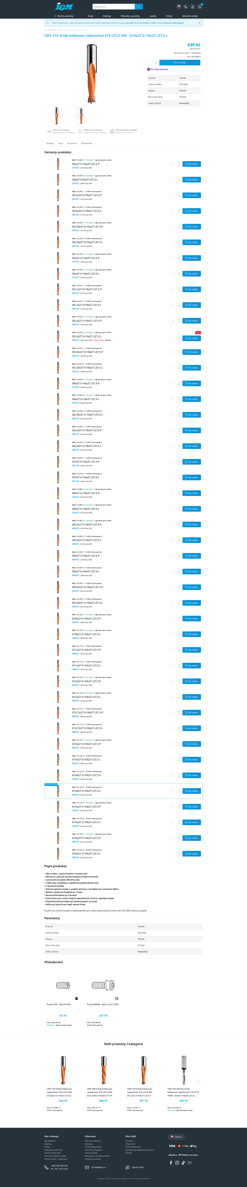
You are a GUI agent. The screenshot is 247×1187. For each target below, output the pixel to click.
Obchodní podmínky (53, 1150)
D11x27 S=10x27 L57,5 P (86, 649)
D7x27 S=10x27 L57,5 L (85, 477)
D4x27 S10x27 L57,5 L (85, 179)
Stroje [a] (90, 16)
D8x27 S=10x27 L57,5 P (85, 493)
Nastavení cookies (93, 1159)
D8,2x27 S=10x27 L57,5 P (87, 524)
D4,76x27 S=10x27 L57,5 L (87, 242)
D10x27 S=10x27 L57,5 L (86, 634)
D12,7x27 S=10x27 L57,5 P (87, 712)
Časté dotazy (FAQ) (93, 1147)
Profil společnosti (133, 1147)
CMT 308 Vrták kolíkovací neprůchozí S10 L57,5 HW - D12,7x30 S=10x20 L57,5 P (100, 1092)
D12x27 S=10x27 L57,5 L (86, 697)
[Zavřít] (199, 23)
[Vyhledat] (139, 7)
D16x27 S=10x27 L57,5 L (86, 853)
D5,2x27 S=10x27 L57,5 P (87, 320)
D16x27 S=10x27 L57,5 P (86, 838)
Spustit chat (138, 1167)
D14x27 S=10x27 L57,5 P (86, 775)
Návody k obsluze (93, 1141)
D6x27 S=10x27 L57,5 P (85, 383)
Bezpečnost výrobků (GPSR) (97, 1156)
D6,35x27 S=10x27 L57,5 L (87, 414)
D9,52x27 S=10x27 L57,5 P (87, 587)
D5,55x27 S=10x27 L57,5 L (87, 367)
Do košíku (181, 62)
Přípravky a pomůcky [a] (130, 16)
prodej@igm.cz (98, 1167)
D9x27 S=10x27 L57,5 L (85, 571)
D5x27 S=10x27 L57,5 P (85, 258)
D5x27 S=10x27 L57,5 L (85, 273)
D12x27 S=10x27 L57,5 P (86, 681)
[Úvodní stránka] (45, 30)
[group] (56, 116)
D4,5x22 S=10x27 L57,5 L (87, 211)
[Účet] (193, 7)
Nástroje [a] (107, 16)
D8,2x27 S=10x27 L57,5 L (87, 540)
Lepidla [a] (153, 16)
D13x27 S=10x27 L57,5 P (86, 744)
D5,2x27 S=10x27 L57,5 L (87, 336)
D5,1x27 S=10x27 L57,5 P (87, 289)
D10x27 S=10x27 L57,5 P (86, 618)
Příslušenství (86, 143)
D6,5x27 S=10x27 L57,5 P (87, 430)
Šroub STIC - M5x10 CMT (59, 1004)
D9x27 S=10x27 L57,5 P (85, 555)
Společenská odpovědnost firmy (139, 1150)
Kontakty (129, 1141)
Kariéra (128, 1153)
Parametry (72, 143)
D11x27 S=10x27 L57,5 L (86, 665)
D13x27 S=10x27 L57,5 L (86, 759)
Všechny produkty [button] (65, 16)
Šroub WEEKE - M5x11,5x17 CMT (102, 1004)
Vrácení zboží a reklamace (55, 1159)
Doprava (48, 1144)
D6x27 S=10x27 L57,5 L (85, 399)
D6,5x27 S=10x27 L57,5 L (87, 446)
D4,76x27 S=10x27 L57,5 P (87, 226)
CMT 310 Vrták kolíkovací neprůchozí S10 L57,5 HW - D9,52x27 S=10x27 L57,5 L (60, 1092)
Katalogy (89, 1144)
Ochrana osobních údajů (55, 1156)
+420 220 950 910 (59, 1165)
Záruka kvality (91, 1153)
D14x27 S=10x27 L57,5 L (86, 791)
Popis (60, 143)
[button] (49, 1080)
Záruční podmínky (52, 1153)
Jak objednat (49, 1141)
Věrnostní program (93, 1150)
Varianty (50, 143)
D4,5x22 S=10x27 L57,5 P (87, 195)
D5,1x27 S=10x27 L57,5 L (87, 305)
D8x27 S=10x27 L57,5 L (85, 508)
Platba (47, 1147)
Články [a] (169, 16)
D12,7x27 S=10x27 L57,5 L (87, 728)
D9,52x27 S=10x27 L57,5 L (87, 602)
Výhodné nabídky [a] (190, 16)
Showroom (130, 1144)
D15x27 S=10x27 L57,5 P (86, 806)
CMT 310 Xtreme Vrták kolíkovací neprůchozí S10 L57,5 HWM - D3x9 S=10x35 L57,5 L (183, 1092)
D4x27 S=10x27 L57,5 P (85, 164)
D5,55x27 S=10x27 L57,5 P (87, 352)
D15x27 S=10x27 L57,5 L (86, 822)
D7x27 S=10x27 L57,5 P (85, 461)
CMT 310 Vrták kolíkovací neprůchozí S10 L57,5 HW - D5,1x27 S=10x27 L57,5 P (140, 1092)
